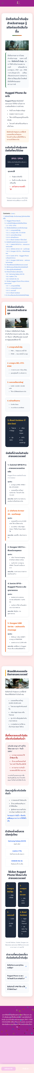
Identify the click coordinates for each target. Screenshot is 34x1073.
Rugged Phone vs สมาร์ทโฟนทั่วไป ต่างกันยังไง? (17, 977)
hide (13, 214)
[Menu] (2, 3)
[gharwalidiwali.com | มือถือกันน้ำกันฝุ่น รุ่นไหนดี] (18, 3)
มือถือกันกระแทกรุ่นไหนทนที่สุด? (17, 966)
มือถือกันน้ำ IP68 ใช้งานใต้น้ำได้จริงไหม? (17, 988)
